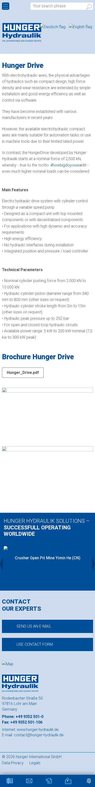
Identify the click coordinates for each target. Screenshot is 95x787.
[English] (80, 26)
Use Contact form (35, 644)
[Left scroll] (1, 564)
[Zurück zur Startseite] (21, 32)
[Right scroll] (93, 564)
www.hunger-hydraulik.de (38, 729)
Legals (34, 763)
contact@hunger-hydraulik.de (39, 735)
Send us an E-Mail (34, 626)
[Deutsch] (53, 26)
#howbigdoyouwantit (68, 165)
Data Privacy (13, 763)
